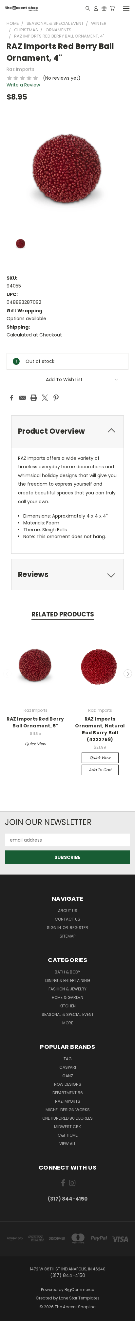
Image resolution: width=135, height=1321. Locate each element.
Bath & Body (67, 972)
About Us (67, 910)
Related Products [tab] (62, 614)
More (67, 1023)
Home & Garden (67, 997)
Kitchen (68, 1006)
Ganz (67, 1076)
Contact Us (67, 919)
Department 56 (67, 1093)
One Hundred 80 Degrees (67, 1118)
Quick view (35, 744)
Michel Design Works (68, 1109)
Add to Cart (100, 769)
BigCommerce (79, 1289)
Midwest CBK (67, 1126)
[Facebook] (11, 398)
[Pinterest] (56, 398)
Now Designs (67, 1084)
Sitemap (67, 936)
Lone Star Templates (79, 1298)
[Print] (33, 398)
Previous (7, 673)
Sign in (54, 927)
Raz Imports (67, 1101)
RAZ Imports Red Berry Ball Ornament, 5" (35, 722)
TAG (68, 1059)
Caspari (67, 1067)
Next (128, 673)
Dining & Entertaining (67, 980)
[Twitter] (45, 398)
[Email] (22, 398)
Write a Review (23, 85)
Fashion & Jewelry (67, 989)
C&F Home (68, 1135)
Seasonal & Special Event (68, 1014)
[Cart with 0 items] (112, 8)
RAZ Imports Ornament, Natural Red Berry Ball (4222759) (100, 729)
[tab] (67, 431)
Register (79, 927)
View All (67, 1143)
